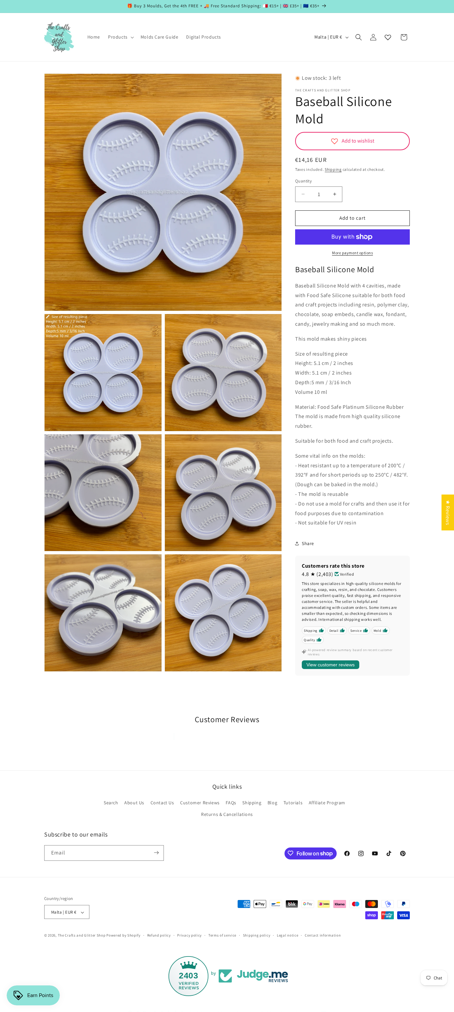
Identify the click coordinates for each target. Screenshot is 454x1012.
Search (111, 803)
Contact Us (162, 803)
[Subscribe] (156, 852)
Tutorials (293, 803)
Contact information (323, 935)
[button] (120, 37)
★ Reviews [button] (447, 512)
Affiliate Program (327, 803)
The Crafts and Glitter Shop (82, 935)
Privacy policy (189, 935)
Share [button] (308, 543)
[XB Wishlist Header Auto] (388, 37)
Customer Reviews (200, 803)
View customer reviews (330, 664)
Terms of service (222, 935)
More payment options (352, 252)
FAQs (231, 803)
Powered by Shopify (123, 935)
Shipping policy (257, 935)
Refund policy (159, 935)
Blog (272, 803)
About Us (134, 803)
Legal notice (287, 935)
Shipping (333, 169)
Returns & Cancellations (227, 815)
